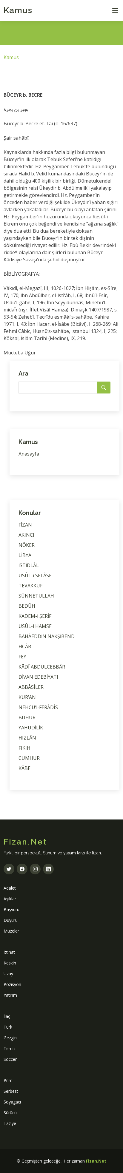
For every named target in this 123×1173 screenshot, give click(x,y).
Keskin (10, 963)
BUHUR (27, 717)
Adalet (10, 888)
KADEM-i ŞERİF (35, 616)
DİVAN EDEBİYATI (38, 677)
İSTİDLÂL (29, 565)
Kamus (18, 10)
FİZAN (25, 524)
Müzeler (11, 931)
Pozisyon (12, 984)
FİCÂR (25, 646)
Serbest (11, 1091)
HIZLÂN (27, 737)
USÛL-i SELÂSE (35, 575)
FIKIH (24, 748)
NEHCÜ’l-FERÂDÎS (38, 707)
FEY (22, 656)
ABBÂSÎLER (31, 687)
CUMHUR (29, 758)
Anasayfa (29, 453)
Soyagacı (12, 1102)
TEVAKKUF (30, 585)
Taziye (10, 1123)
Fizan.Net (96, 1161)
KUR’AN (27, 697)
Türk (8, 1027)
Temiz (10, 1048)
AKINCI (26, 535)
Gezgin (10, 1038)
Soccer (10, 1059)
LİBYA (25, 555)
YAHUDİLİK (31, 727)
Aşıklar (10, 899)
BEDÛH (27, 606)
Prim (8, 1080)
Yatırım (10, 995)
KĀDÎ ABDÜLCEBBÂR (42, 666)
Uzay (8, 973)
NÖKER (27, 545)
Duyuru (11, 920)
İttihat (9, 952)
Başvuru (11, 909)
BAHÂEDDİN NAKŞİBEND (47, 636)
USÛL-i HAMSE (35, 626)
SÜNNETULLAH (36, 595)
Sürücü (10, 1112)
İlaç (7, 1016)
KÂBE (24, 768)
